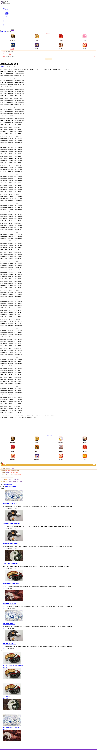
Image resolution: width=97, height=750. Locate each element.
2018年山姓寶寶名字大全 (10, 543)
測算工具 (4, 8)
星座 (3, 25)
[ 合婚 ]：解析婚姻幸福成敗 (10, 470)
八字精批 (7, 9)
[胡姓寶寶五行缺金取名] (14, 641)
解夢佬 (2, 66)
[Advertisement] (48, 426)
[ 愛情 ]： (9, 472)
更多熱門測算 (48, 435)
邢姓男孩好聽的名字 (9, 624)
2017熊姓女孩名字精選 (9, 604)
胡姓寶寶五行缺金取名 (9, 644)
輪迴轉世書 (7, 14)
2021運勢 (7, 13)
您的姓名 (3, 51)
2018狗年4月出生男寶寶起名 (11, 583)
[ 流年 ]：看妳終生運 (7, 477)
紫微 (3, 18)
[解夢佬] (5, 3)
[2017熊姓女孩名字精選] (14, 601)
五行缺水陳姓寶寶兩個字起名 (11, 523)
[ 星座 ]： (11, 479)
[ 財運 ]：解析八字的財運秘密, (11, 474)
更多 (6, 16)
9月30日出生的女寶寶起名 (10, 563)
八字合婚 (7, 10)
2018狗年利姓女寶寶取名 (10, 503)
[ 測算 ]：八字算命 (8, 468)
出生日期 (3, 56)
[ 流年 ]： (12, 481)
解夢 (3, 17)
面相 (3, 22)
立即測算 (48, 59)
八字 (3, 20)
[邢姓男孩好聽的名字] (14, 621)
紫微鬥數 (7, 12)
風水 (3, 24)
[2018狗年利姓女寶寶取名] (14, 500)
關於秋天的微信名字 (8, 484)
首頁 (4, 6)
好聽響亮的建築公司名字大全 (10, 486)
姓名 (3, 21)
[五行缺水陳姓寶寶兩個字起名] (14, 520)
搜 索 (12, 30)
